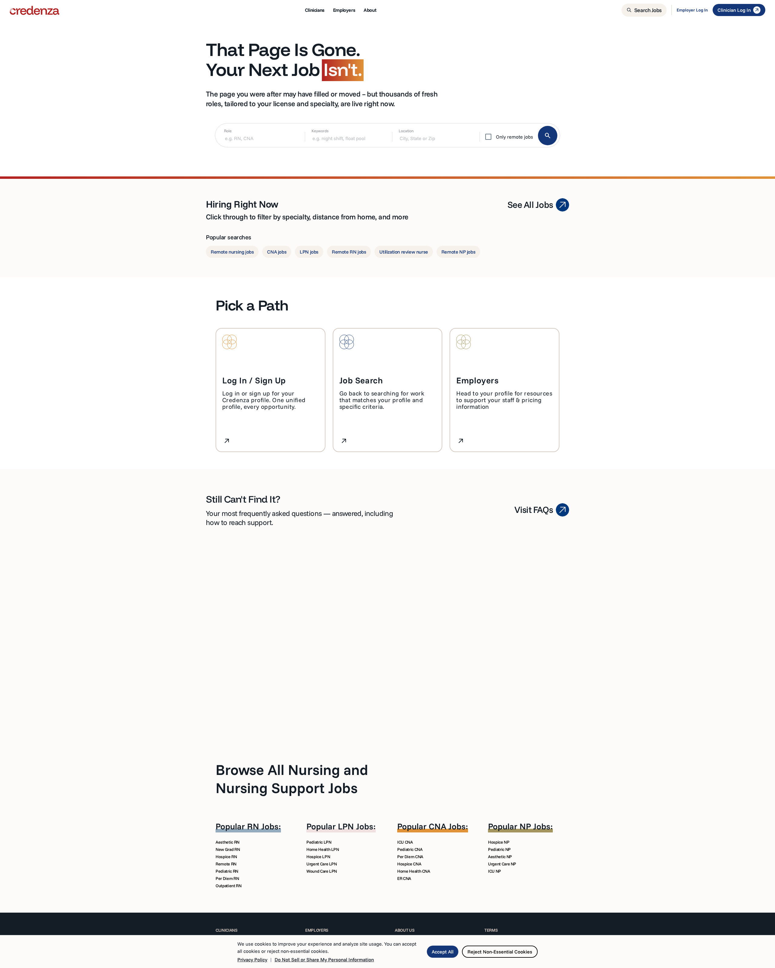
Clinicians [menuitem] (315, 10)
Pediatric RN (227, 871)
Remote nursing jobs (232, 252)
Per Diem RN (227, 878)
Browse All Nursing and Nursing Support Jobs (292, 778)
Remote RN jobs (349, 252)
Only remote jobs (514, 137)
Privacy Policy (252, 960)
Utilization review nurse (403, 252)
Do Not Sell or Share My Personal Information (324, 960)
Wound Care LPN (321, 871)
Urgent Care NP (502, 864)
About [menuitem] (370, 10)
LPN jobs (309, 252)
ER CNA (404, 878)
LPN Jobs (355, 826)
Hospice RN (226, 857)
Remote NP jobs (458, 252)
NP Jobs (534, 826)
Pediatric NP (499, 849)
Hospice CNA (409, 864)
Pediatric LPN (318, 842)
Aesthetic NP (500, 857)
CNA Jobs (447, 826)
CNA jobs (276, 252)
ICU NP (494, 871)
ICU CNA (405, 842)
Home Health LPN (322, 849)
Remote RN (226, 864)
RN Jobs (263, 826)
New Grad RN (228, 849)
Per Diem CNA (410, 857)
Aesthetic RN (227, 842)
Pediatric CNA (409, 849)
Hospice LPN (318, 857)
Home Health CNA (413, 871)
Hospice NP (499, 842)
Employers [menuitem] (344, 10)
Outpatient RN (228, 886)
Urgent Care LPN (321, 864)
